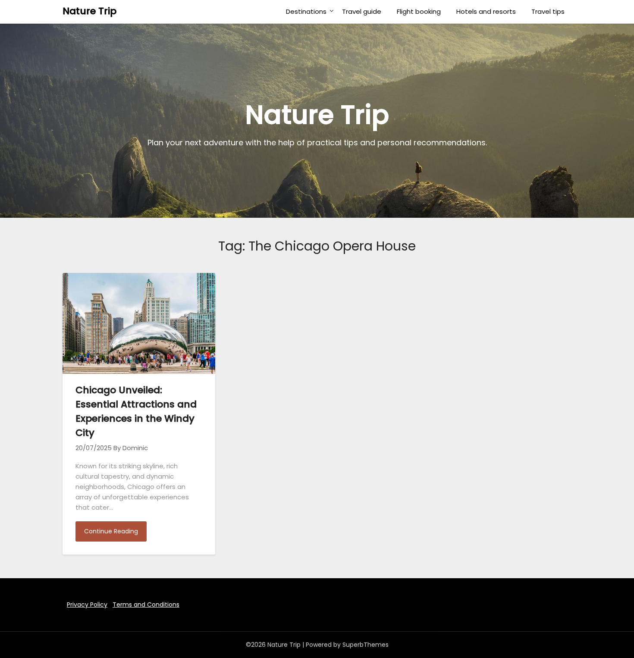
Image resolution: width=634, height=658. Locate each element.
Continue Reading (111, 531)
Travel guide (361, 11)
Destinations (306, 11)
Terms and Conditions (146, 604)
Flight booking (419, 11)
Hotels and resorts (486, 11)
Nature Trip (89, 11)
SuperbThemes (365, 644)
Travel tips (548, 11)
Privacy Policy (87, 604)
